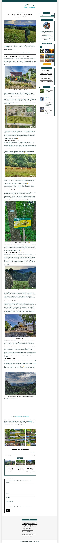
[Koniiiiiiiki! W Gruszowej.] (22, 437)
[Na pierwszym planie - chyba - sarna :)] (22, 434)
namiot (16, 449)
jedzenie (42, 75)
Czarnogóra (47, 73)
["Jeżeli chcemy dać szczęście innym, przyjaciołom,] (47, 56)
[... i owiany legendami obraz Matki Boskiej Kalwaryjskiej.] (17, 444)
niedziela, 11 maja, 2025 (48, 113)
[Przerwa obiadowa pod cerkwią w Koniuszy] (28, 434)
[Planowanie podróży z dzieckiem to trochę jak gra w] (51, 60)
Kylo (17, 17)
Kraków (45, 75)
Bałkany (24, 523)
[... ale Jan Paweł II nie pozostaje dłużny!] (28, 430)
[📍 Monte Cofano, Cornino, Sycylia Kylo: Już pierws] (42, 56)
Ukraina (50, 79)
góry (12, 449)
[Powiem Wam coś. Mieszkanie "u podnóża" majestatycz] (51, 51)
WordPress (37, 541)
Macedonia (50, 75)
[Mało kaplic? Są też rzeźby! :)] (28, 441)
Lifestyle (47, 89)
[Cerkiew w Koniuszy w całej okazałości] (33, 434)
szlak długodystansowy (25, 449)
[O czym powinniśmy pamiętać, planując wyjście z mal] (51, 56)
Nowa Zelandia (50, 76)
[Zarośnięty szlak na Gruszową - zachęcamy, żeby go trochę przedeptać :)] (17, 437)
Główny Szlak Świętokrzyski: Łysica (20, 470)
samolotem (49, 78)
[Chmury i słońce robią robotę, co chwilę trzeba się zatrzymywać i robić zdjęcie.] (7, 441)
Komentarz (8, 482)
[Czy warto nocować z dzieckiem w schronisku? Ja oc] (47, 60)
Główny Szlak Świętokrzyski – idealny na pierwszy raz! (30, 470)
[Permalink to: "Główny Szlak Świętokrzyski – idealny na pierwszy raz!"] (30, 462)
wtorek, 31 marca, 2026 (48, 105)
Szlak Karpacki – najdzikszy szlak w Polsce (23, 52)
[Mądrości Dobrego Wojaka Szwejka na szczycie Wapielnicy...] (22, 430)
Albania (42, 70)
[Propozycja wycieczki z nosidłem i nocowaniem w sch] (42, 60)
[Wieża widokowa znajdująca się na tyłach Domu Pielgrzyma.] (22, 444)
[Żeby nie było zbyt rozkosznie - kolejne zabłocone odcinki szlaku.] (7, 434)
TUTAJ (5, 46)
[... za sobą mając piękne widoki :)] (33, 437)
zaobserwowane (49, 81)
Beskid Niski (29, 523)
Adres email (8, 497)
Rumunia (45, 78)
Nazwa (7, 493)
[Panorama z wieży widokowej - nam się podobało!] (33, 444)
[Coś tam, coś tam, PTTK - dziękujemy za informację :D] (7, 437)
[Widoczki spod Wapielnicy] (17, 430)
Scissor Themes (25, 541)
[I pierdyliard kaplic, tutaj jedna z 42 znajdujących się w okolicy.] (22, 441)
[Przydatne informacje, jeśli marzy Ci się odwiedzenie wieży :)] (28, 444)
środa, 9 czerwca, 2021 (22, 17)
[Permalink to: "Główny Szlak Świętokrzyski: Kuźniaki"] (10, 462)
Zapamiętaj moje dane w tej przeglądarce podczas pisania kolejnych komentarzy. (19, 506)
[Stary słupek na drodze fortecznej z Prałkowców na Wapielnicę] (7, 430)
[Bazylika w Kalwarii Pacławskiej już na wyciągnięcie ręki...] (12, 441)
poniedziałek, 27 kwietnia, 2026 (49, 94)
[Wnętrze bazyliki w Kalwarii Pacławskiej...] (12, 444)
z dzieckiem (24, 536)
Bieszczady (42, 73)
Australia (45, 70)
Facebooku (30, 421)
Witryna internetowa (9, 501)
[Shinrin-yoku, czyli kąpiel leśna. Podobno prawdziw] (42, 51)
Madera (42, 76)
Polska (19, 449)
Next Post (33, 455)
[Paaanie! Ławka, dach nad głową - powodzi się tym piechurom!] (33, 430)
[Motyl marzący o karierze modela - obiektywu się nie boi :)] (17, 434)
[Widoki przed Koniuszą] (12, 434)
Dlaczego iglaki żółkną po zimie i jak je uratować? (49, 91)
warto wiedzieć (43, 81)
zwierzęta (30, 536)
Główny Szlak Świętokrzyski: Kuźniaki (10, 470)
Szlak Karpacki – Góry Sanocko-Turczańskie (22, 416)
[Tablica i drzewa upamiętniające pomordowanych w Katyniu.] (33, 441)
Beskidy (35, 523)
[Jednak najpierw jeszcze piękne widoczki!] (17, 441)
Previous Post (8, 455)
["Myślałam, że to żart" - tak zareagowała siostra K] (47, 51)
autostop (49, 70)
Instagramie (6, 422)
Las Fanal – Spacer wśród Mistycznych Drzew (48, 110)
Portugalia (47, 107)
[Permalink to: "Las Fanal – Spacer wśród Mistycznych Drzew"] (42, 109)
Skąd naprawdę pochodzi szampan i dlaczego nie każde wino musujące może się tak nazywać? (49, 101)
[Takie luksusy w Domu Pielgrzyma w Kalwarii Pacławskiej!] (7, 444)
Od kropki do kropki (20, 12)
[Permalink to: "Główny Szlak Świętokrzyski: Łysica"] (20, 462)
